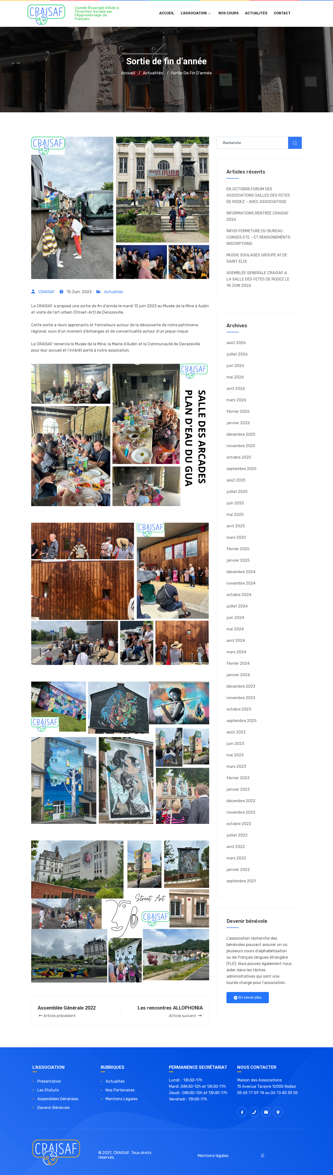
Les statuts (48, 1090)
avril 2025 (235, 526)
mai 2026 (235, 377)
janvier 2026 (238, 423)
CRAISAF (47, 291)
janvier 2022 (238, 869)
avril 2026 (235, 388)
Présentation (49, 1081)
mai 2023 (235, 755)
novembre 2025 (240, 445)
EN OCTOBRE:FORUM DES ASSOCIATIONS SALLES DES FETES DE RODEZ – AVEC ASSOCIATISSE (258, 195)
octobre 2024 (238, 594)
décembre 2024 (240, 571)
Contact (282, 13)
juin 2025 (235, 503)
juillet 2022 (237, 835)
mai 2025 (235, 514)
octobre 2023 (238, 709)
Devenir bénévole (53, 1107)
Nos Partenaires (120, 1090)
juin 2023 (235, 743)
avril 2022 (235, 846)
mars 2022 (236, 858)
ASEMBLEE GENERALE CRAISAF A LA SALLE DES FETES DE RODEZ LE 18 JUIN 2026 (257, 279)
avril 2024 (235, 640)
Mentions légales (121, 1099)
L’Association (194, 13)
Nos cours (228, 13)
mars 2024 (236, 652)
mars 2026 (236, 400)
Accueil (166, 13)
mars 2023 (236, 766)
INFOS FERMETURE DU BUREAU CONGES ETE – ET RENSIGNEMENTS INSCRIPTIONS (258, 237)
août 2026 (236, 342)
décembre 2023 (240, 686)
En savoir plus (249, 997)
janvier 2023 (238, 789)
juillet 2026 (237, 354)
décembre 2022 (240, 801)
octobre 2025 (238, 457)
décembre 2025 (240, 434)
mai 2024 (235, 629)
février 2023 (237, 778)
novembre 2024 (240, 583)
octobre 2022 (238, 823)
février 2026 (238, 411)
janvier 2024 (238, 675)
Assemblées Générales (57, 1099)
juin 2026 (235, 365)
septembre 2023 (241, 720)
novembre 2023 (240, 697)
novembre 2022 (240, 812)
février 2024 (238, 663)
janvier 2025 (238, 560)
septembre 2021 (241, 881)
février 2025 (237, 549)
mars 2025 (236, 537)
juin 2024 (235, 617)
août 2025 (235, 480)
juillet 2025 (236, 491)
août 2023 (235, 732)
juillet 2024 (237, 606)
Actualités (256, 13)
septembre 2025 (241, 468)
